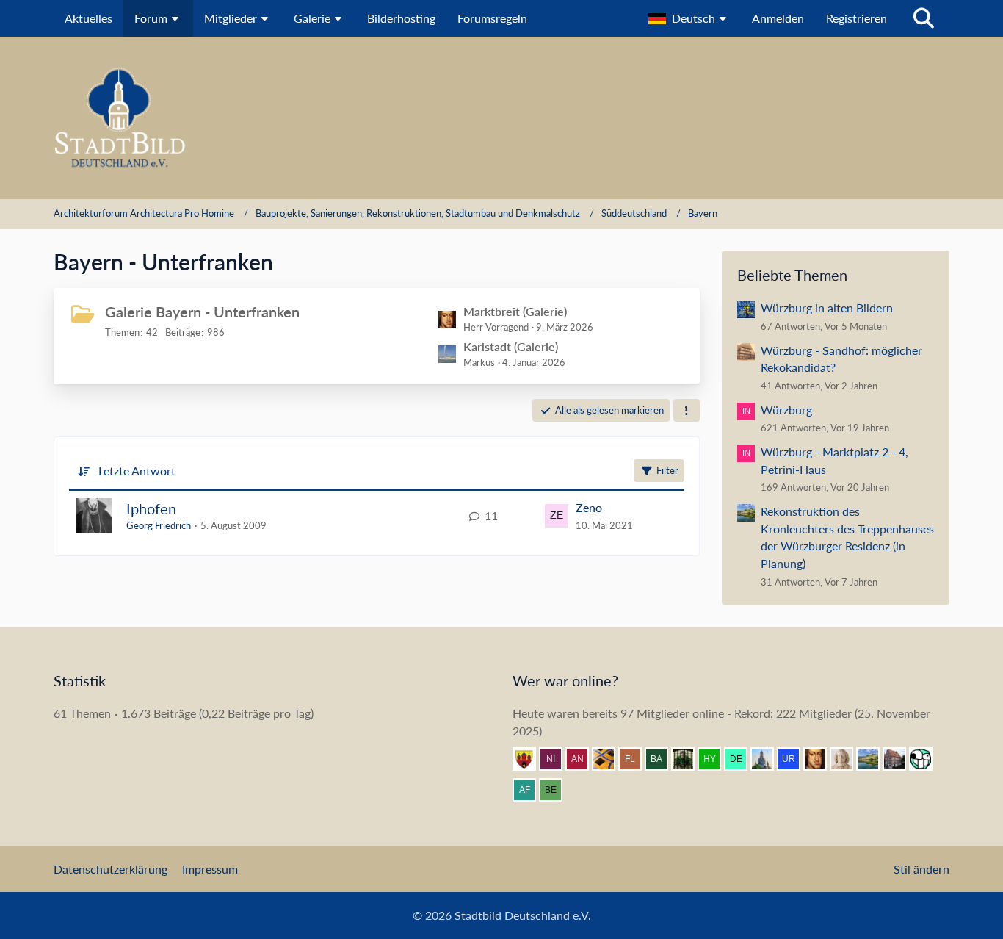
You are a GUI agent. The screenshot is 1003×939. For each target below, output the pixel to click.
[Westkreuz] (530, 759)
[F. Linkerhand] (635, 759)
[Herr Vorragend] (821, 759)
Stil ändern (921, 869)
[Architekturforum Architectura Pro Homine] (501, 118)
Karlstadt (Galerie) (510, 346)
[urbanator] (794, 759)
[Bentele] (900, 759)
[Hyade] (715, 759)
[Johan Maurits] (847, 759)
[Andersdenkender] (583, 759)
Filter (667, 470)
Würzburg (786, 410)
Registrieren (856, 18)
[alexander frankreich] (530, 790)
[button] (689, 18)
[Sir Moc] (926, 759)
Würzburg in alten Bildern (827, 307)
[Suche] (923, 18)
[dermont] (741, 759)
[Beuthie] (556, 790)
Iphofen (151, 508)
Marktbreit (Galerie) (515, 311)
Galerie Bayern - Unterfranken (202, 311)
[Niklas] (556, 759)
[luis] (768, 759)
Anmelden (778, 18)
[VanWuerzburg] (873, 759)
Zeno (589, 507)
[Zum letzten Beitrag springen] (556, 516)
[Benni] (609, 759)
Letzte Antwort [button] (136, 471)
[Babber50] (662, 759)
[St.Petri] (688, 759)
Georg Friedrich (158, 525)
